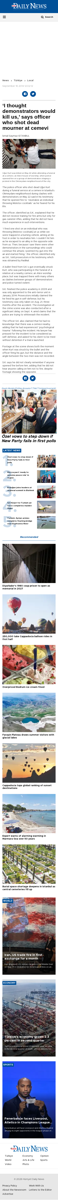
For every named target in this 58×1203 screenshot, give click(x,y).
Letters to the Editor (40, 1190)
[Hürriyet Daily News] (29, 6)
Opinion (44, 1156)
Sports (44, 1160)
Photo (26, 1164)
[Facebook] (25, 94)
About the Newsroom (14, 1190)
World (8, 1160)
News (5, 80)
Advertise (7, 1194)
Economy (28, 1156)
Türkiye (18, 80)
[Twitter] (33, 94)
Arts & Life (28, 1160)
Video (8, 1164)
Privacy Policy (9, 1186)
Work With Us (36, 1186)
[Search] (42, 17)
